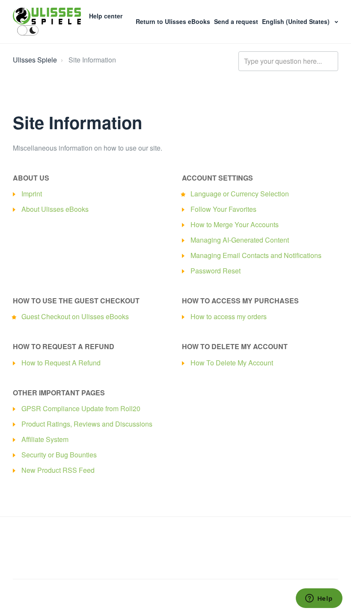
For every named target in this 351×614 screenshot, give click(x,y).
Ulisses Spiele (35, 60)
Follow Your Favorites (223, 209)
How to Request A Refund (61, 363)
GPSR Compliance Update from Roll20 (80, 408)
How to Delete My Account (235, 346)
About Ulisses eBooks (55, 209)
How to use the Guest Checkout (76, 301)
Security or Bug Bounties (59, 455)
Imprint (31, 194)
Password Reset (215, 271)
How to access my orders (228, 316)
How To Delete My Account (231, 363)
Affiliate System (44, 439)
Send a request (237, 21)
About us (31, 178)
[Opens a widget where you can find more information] (318, 599)
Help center (105, 16)
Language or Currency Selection (239, 194)
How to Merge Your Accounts (234, 224)
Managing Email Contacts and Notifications (255, 255)
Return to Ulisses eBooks (174, 21)
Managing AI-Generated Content (239, 240)
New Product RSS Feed (58, 470)
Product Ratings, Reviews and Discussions (86, 424)
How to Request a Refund (63, 346)
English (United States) (296, 21)
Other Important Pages (59, 392)
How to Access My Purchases (240, 301)
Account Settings (217, 178)
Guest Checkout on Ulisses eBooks (75, 316)
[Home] (47, 16)
